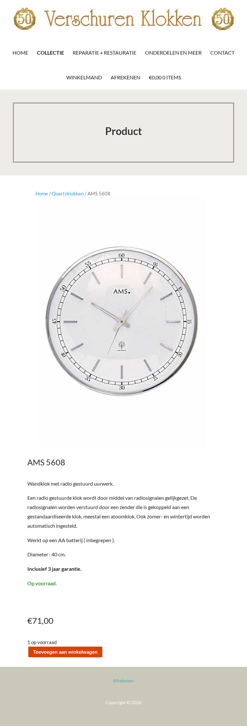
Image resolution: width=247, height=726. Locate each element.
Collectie (50, 52)
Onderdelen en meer (173, 52)
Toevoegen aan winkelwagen (65, 652)
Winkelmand (84, 77)
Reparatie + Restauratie (104, 52)
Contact (222, 52)
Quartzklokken (68, 193)
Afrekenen (125, 77)
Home (20, 52)
